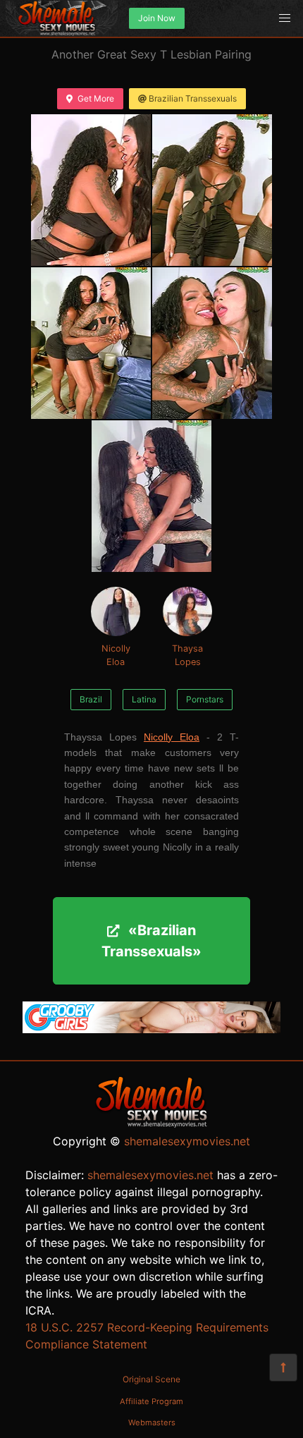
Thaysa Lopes (187, 655)
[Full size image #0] (91, 190)
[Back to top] (283, 1367)
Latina (144, 699)
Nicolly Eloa (115, 655)
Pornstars (204, 699)
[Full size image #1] (212, 190)
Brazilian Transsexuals (193, 98)
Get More (96, 98)
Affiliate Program (151, 1401)
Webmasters (151, 1422)
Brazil (91, 699)
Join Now (156, 18)
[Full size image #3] (212, 343)
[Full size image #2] (91, 343)
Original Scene (151, 1379)
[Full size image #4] (151, 496)
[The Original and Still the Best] (151, 1029)
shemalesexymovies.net (187, 1141)
